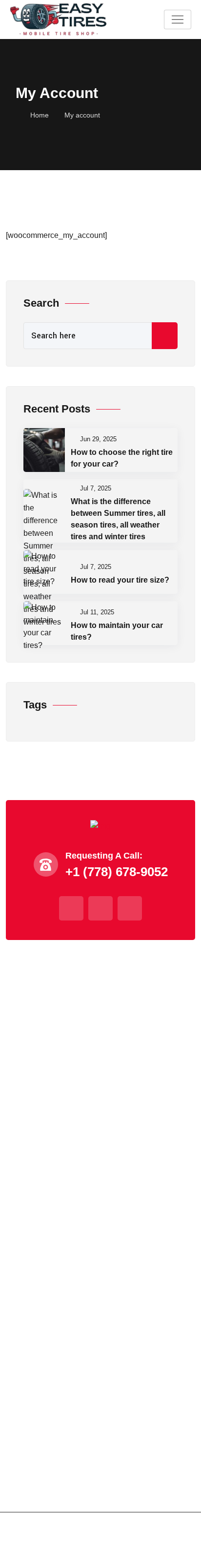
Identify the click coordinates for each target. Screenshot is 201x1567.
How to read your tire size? (120, 580)
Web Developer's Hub (147, 1555)
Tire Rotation (35, 1249)
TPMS (24, 1214)
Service (25, 1023)
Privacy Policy (36, 1448)
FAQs (21, 1041)
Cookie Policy (36, 1483)
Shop (21, 1059)
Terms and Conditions (49, 1466)
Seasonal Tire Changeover (59, 1197)
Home (39, 115)
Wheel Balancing (43, 1232)
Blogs (22, 1076)
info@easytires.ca (46, 1354)
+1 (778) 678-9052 (47, 1331)
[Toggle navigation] (177, 19)
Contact (25, 1094)
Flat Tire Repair (40, 1179)
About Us (28, 1006)
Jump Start (31, 1161)
